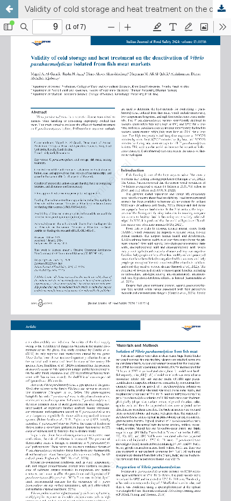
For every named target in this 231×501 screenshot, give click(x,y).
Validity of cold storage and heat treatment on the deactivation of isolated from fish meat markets (128, 9)
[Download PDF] (222, 9)
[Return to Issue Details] (9, 9)
